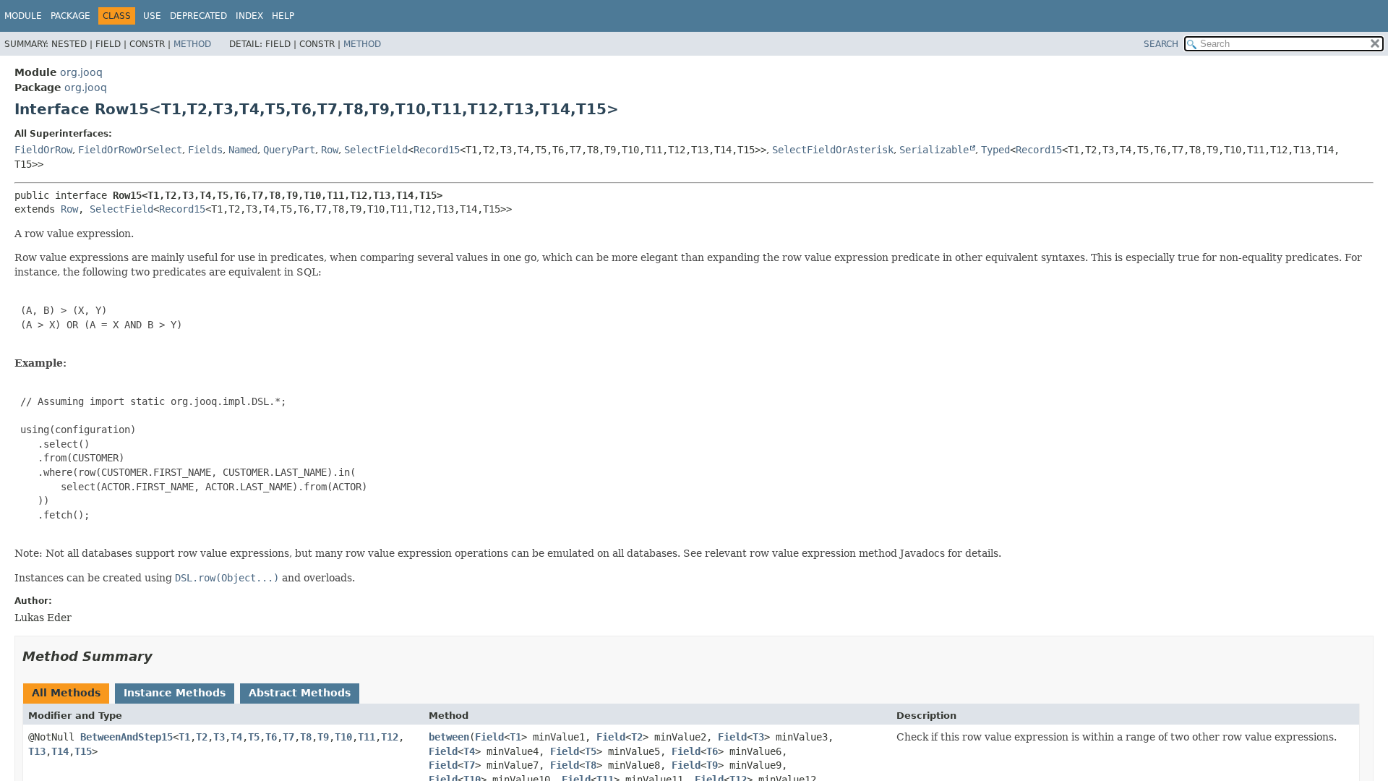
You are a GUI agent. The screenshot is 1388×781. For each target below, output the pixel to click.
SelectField (376, 149)
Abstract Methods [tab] (300, 693)
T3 (219, 737)
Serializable (934, 149)
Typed (995, 149)
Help (283, 16)
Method (192, 44)
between (449, 737)
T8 (306, 737)
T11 (366, 737)
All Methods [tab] (66, 693)
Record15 (437, 149)
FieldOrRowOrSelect (130, 149)
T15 (83, 751)
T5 (254, 737)
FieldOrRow (43, 149)
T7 (288, 737)
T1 (184, 737)
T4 (236, 737)
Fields (205, 149)
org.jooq (81, 72)
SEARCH (1161, 44)
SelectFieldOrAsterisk (833, 149)
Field (489, 737)
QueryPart (289, 149)
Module (23, 16)
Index (249, 16)
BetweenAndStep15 (126, 737)
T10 (343, 737)
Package (70, 16)
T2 (201, 737)
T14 (60, 751)
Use (152, 16)
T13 (37, 751)
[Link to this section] (162, 656)
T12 (389, 737)
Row (329, 149)
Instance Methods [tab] (175, 693)
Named (242, 149)
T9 (323, 737)
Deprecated (198, 16)
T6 (271, 737)
